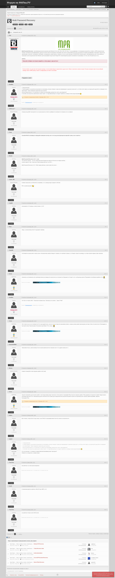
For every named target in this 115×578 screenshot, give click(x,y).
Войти (98, 2)
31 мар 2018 (93, 559)
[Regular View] (9, 32)
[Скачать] (11, 537)
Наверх (11, 81)
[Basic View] (11, 32)
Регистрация (104, 2)
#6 (105, 179)
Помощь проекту (30, 6)
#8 (105, 226)
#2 (105, 84)
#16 (105, 415)
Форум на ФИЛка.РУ (18, 2)
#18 (105, 462)
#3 (105, 108)
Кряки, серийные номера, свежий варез (24, 543)
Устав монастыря (28, 102)
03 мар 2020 (93, 554)
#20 (105, 509)
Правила (90, 9)
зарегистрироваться (16, 15)
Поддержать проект (27, 77)
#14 (105, 368)
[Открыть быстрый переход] (108, 9)
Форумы (13, 6)
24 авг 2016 (93, 563)
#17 (105, 438)
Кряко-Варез (12, 543)
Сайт (8, 6)
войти (8, 15)
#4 (105, 132)
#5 (105, 155)
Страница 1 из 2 (10, 28)
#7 (105, 203)
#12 (105, 321)
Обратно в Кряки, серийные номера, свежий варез (99, 533)
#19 (105, 486)
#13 (105, 344)
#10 (105, 273)
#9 (105, 250)
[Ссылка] (46, 282)
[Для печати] (9, 537)
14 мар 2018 (93, 545)
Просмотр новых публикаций (100, 9)
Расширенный (108, 7)
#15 (105, 391)
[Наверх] (57, 575)
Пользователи (21, 6)
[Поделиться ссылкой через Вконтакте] (7, 537)
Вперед (20, 28)
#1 (105, 35)
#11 (105, 297)
